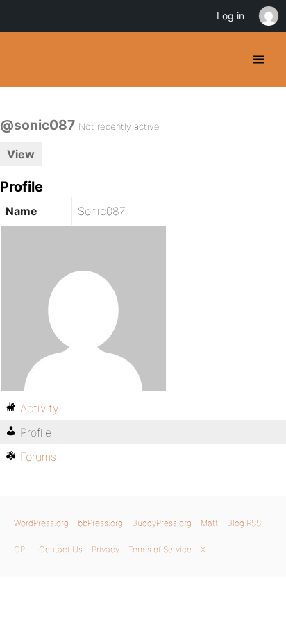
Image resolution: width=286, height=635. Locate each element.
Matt (209, 523)
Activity (39, 408)
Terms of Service (160, 549)
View (21, 154)
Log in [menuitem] (230, 16)
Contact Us (61, 549)
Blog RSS (244, 523)
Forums (38, 457)
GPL (22, 549)
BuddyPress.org (22, 59)
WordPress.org (41, 523)
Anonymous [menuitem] (268, 16)
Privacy (105, 549)
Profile (35, 432)
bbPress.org (100, 523)
